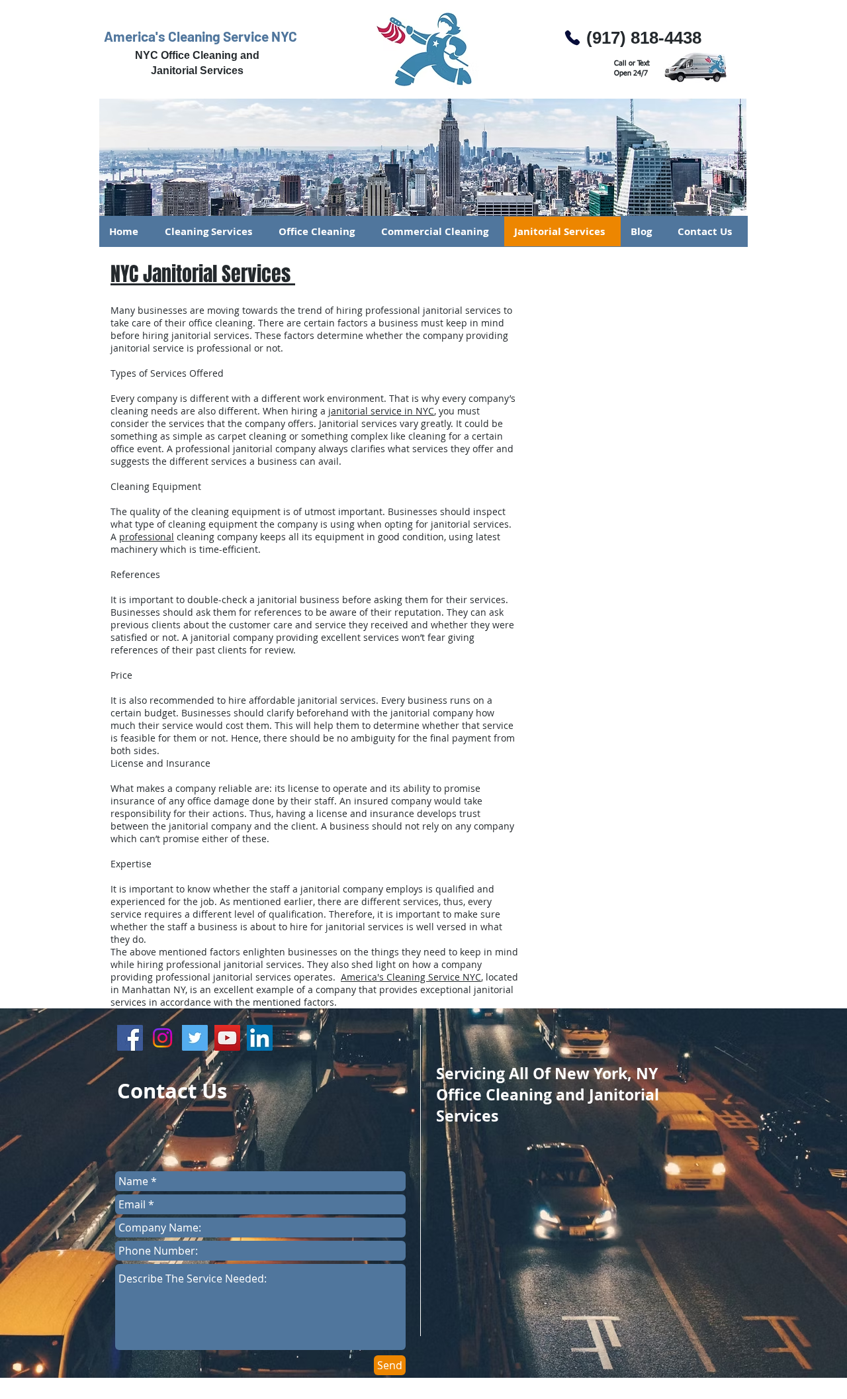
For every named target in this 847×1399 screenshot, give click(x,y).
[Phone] (572, 37)
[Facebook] (130, 1038)
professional (146, 536)
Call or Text (632, 63)
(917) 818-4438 (643, 38)
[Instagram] (162, 1038)
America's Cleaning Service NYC (200, 36)
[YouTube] (227, 1038)
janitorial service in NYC (381, 411)
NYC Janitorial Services (203, 274)
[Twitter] (195, 1038)
